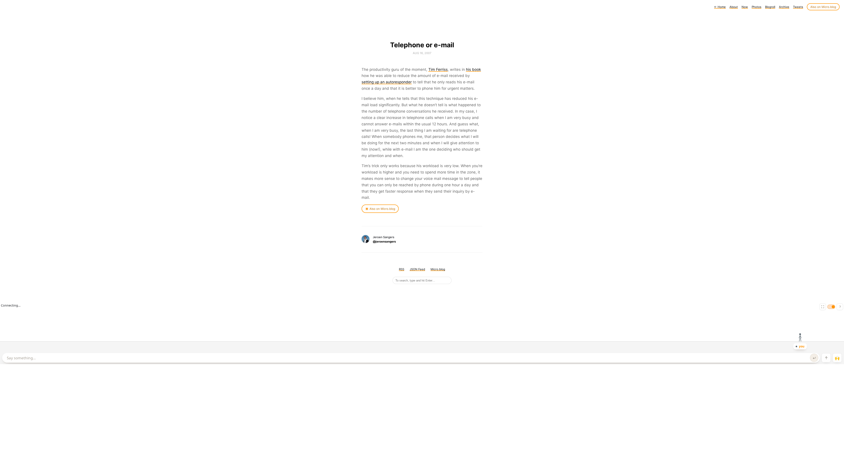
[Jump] (826, 357)
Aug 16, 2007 (422, 53)
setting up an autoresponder (387, 82)
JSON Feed (417, 269)
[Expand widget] (822, 306)
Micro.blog (438, 269)
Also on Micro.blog (823, 7)
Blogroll (770, 7)
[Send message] (814, 358)
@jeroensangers (384, 241)
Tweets (798, 7)
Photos (756, 7)
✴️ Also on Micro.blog (380, 208)
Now (745, 7)
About (733, 7)
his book (473, 69)
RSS (401, 269)
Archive (784, 7)
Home (720, 7)
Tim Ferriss (438, 69)
